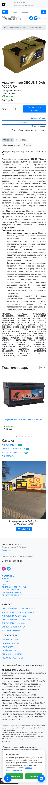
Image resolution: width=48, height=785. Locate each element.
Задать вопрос (39, 126)
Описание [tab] (7, 140)
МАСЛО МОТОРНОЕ (11, 630)
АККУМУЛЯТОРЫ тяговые (13, 623)
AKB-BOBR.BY (8, 544)
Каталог (8, 440)
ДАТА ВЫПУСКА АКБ (11, 590)
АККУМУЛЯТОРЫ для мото (14, 616)
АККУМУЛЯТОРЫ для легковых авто (18, 608)
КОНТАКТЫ (7, 579)
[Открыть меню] (43, 4)
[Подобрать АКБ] (41, 778)
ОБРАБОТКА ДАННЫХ (12, 595)
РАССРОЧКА (7, 647)
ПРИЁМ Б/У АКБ (9, 650)
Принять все (14, 776)
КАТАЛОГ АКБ (24, 529)
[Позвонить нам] (7, 778)
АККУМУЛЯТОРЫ (11, 445)
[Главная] (5, 27)
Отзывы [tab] (27, 145)
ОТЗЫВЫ (6, 581)
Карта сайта (7, 550)
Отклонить (33, 776)
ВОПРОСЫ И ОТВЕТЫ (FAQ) (14, 587)
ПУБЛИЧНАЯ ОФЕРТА (11, 592)
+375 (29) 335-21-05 (12, 561)
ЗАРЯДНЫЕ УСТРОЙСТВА (15, 449)
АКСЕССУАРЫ (8, 456)
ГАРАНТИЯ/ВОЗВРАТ (11, 643)
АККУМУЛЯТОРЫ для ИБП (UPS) (16, 619)
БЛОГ (4, 584)
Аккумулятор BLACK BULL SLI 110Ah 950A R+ (23, 421)
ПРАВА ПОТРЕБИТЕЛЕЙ (13, 658)
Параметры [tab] (21, 140)
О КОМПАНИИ (8, 576)
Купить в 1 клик (39, 118)
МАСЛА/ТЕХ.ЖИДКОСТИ (14, 452)
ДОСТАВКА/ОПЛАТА (11, 639)
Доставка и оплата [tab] (11, 145)
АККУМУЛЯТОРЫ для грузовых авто (18, 612)
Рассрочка (24, 122)
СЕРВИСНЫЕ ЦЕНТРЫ (12, 654)
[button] (16, 436)
